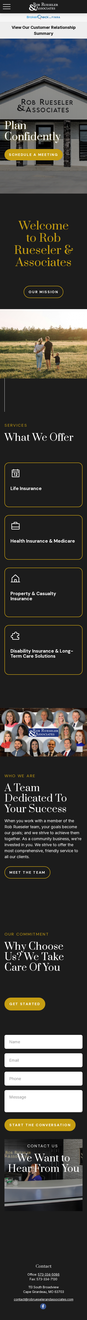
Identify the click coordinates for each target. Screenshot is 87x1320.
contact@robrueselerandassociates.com (43, 1299)
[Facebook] (43, 1306)
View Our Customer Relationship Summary (44, 30)
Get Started (24, 1004)
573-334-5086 (49, 1274)
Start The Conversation (40, 1125)
